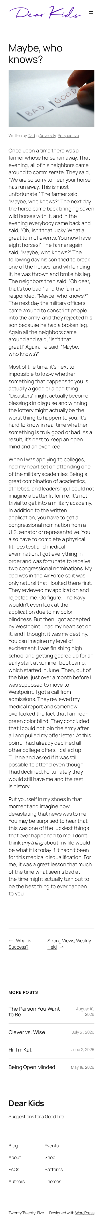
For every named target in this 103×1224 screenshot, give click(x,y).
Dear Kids (26, 1103)
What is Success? (20, 943)
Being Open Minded (32, 1067)
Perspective (68, 135)
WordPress (84, 1212)
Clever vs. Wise (27, 1032)
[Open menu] (91, 12)
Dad (31, 135)
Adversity (47, 135)
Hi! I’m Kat (20, 1049)
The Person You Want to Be (34, 1012)
